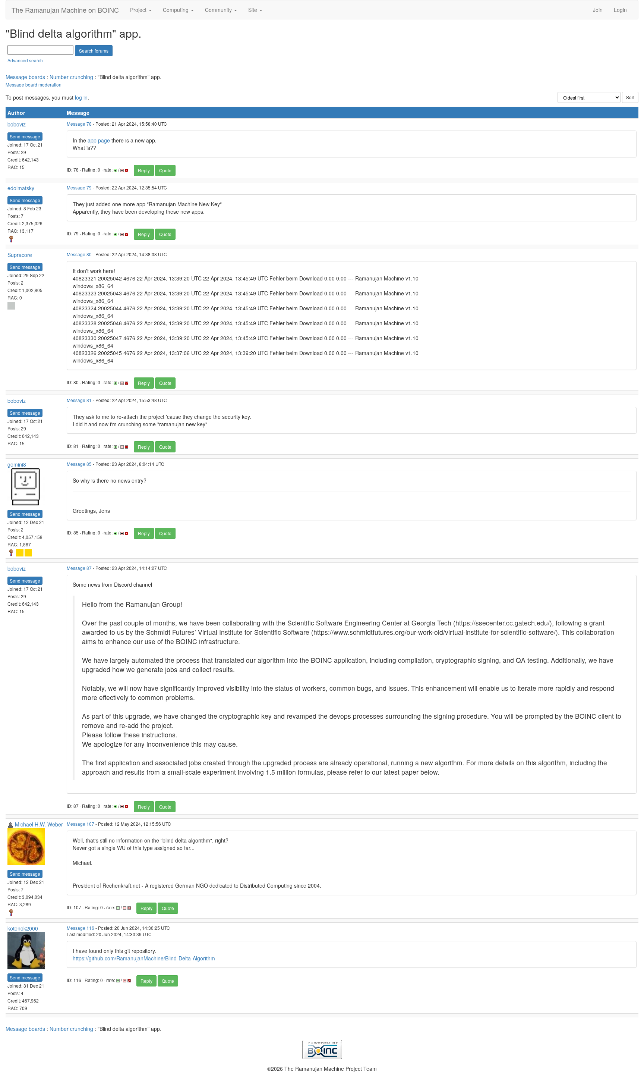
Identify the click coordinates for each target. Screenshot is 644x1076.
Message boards (25, 77)
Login (620, 9)
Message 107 (80, 824)
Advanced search (25, 60)
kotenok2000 (22, 928)
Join (598, 9)
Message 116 (80, 928)
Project (139, 9)
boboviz (16, 124)
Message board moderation (33, 84)
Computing (176, 9)
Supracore (19, 254)
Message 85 (79, 464)
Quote (165, 170)
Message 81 (79, 400)
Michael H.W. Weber (39, 824)
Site (253, 9)
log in (81, 97)
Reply (144, 170)
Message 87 (79, 568)
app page (99, 140)
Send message (25, 136)
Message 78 (79, 123)
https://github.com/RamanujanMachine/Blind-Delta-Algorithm (144, 958)
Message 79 (79, 187)
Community (219, 9)
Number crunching (71, 77)
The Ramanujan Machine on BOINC (65, 10)
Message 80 (79, 254)
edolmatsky (20, 188)
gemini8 (16, 464)
